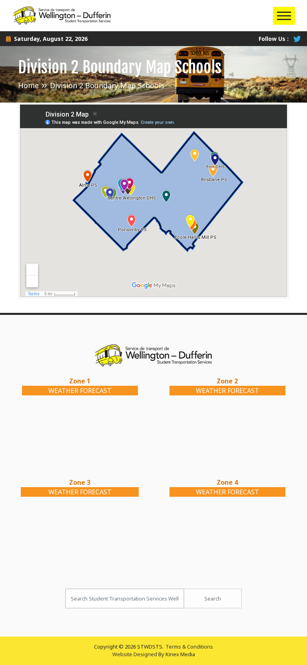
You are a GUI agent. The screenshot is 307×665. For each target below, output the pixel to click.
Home (28, 85)
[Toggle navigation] (284, 16)
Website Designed (134, 654)
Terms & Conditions (189, 646)
